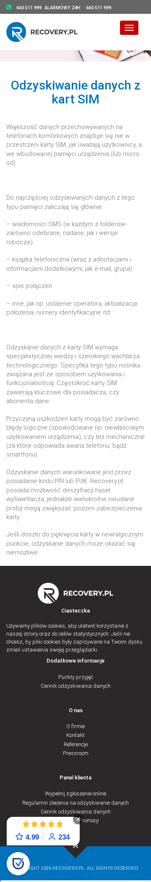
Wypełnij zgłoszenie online (75, 793)
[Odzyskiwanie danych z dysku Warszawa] (47, 32)
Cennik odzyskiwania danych (76, 686)
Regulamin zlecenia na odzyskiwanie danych (75, 803)
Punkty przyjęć (75, 677)
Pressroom (76, 753)
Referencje (76, 744)
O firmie (75, 726)
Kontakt (75, 735)
